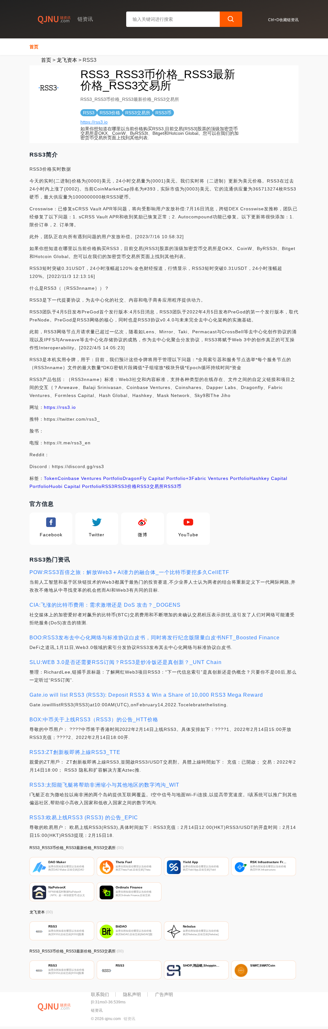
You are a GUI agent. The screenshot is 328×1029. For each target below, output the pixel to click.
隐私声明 (132, 994)
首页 (33, 47)
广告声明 (164, 994)
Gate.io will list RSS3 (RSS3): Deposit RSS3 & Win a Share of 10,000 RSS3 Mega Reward (146, 695)
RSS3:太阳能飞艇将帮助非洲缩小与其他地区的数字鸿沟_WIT (104, 785)
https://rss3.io (94, 122)
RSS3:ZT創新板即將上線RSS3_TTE (74, 752)
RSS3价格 (125, 486)
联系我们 (100, 994)
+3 (189, 478)
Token (51, 478)
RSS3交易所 (150, 486)
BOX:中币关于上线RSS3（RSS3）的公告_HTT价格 (93, 719)
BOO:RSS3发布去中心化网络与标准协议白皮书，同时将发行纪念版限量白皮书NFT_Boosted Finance (154, 637)
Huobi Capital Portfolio (75, 486)
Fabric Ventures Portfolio (221, 478)
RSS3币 (173, 486)
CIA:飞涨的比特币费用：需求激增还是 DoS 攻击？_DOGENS (105, 605)
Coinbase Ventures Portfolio (90, 478)
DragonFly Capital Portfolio (154, 478)
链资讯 (129, 1019)
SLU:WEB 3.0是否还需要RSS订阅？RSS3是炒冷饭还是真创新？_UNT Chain (125, 662)
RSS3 (108, 486)
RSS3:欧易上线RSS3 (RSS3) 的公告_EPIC (83, 817)
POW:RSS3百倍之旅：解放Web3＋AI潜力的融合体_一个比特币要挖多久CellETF (129, 572)
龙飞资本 (67, 60)
